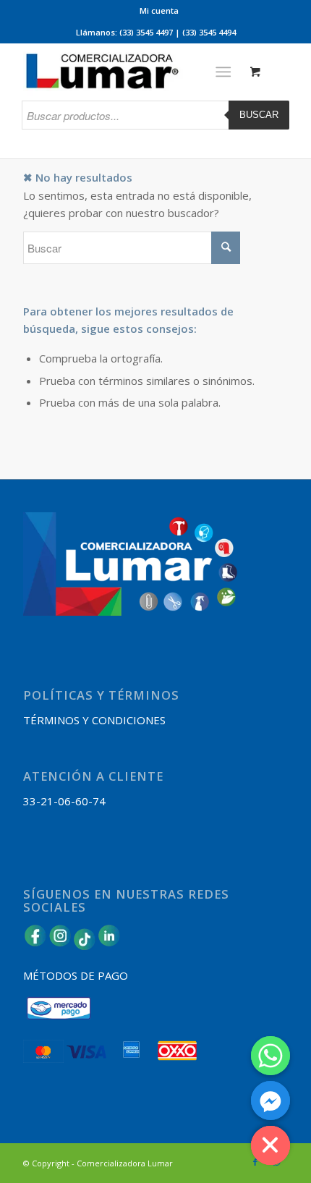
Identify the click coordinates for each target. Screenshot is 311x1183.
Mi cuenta (159, 10)
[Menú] (223, 71)
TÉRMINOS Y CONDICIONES (94, 720)
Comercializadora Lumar (125, 1163)
